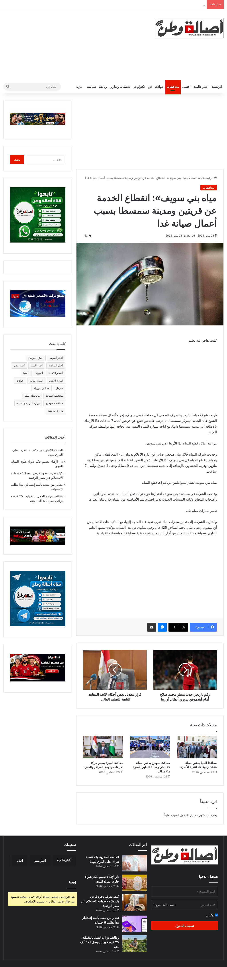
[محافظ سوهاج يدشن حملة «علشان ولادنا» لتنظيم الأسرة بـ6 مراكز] (150, 747)
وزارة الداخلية (55, 410)
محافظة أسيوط (54, 395)
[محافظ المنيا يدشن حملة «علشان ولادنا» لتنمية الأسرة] (197, 747)
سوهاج (59, 388)
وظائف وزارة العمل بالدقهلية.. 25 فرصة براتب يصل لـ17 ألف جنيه (99, 942)
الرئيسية (216, 86)
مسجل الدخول (189, 815)
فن (150, 86)
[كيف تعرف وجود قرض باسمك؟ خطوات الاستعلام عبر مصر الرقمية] (134, 902)
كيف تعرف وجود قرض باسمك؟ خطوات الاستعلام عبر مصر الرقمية (100, 901)
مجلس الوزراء (41, 388)
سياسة (91, 86)
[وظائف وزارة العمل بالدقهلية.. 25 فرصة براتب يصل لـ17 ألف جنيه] (134, 943)
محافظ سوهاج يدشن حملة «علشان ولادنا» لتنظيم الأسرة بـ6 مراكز (151, 767)
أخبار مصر (19, 365)
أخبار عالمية (201, 86)
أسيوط (39, 373)
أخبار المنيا (37, 365)
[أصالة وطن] (189, 28)
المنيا (26, 373)
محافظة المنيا (32, 395)
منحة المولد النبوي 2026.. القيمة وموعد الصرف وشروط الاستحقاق (164, 4)
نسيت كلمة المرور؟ (164, 904)
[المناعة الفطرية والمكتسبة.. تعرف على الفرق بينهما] (134, 863)
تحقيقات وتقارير (120, 86)
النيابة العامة (36, 380)
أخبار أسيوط (56, 358)
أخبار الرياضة (56, 365)
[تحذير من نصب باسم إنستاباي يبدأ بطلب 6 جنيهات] (134, 924)
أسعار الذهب (56, 373)
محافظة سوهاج (54, 403)
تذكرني (210, 915)
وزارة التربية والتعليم (28, 403)
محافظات (173, 86)
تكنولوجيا (139, 86)
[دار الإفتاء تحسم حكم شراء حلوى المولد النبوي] (134, 883)
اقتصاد (186, 86)
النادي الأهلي (56, 380)
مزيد (79, 86)
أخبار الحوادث (35, 358)
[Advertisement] (75, 45)
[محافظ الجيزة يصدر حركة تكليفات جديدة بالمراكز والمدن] (103, 747)
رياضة (103, 86)
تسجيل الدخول (184, 926)
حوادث (159, 86)
